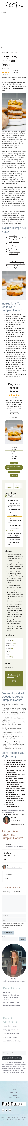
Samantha (7, 814)
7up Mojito (6, 992)
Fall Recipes (9, 802)
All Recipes (15, 810)
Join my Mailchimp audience (12, 1058)
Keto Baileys (16, 1030)
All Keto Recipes (7, 810)
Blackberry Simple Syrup (11, 995)
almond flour (13, 236)
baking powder (14, 242)
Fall (20, 810)
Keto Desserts (10, 804)
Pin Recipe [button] (14, 417)
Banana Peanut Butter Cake (11, 1005)
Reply (5, 859)
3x (11, 495)
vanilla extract (13, 254)
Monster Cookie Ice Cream (11, 1002)
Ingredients (9, 487)
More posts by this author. (17, 824)
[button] (21, 500)
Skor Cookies (12, 1026)
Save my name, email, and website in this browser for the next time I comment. (14, 926)
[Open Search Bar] (2, 47)
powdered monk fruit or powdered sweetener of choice (14, 535)
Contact (14, 1095)
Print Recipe (13, 414)
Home (3, 52)
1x (5, 495)
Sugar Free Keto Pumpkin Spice (15, 764)
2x (8, 495)
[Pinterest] (10, 1110)
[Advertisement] (14, 30)
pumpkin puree (15, 252)
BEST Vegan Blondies (14, 1041)
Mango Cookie (14, 1033)
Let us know (10, 677)
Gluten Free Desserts (12, 806)
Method (17, 487)
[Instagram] (3, 1110)
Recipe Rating (6, 892)
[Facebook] (6, 1110)
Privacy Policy (14, 1092)
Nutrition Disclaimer (14, 1098)
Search (4, 936)
